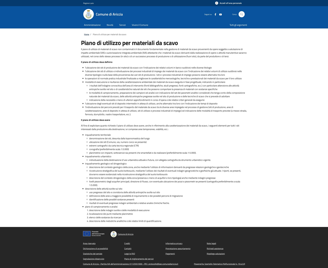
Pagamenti (170, 253)
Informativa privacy (174, 243)
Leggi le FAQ (129, 253)
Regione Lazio (88, 3)
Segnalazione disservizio (93, 258)
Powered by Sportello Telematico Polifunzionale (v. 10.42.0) (219, 263)
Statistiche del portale (92, 253)
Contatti (127, 248)
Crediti (127, 243)
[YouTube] (219, 14)
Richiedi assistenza (215, 248)
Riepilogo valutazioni (216, 253)
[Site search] (242, 14)
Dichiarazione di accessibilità (95, 248)
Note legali (211, 243)
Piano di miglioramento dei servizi (139, 258)
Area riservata (89, 243)
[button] (228, 3)
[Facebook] (214, 14)
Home (86, 34)
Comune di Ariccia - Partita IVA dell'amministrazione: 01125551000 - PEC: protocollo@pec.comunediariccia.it (130, 263)
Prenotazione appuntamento (178, 248)
